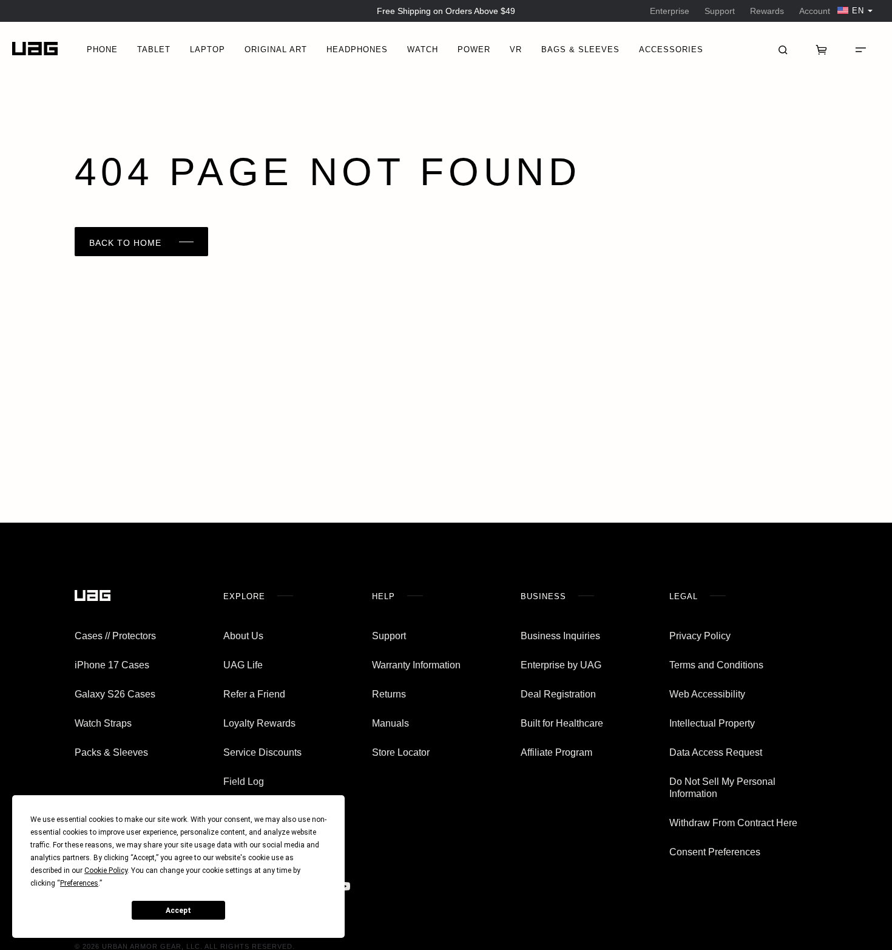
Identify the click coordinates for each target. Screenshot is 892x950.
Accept (178, 910)
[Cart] (821, 48)
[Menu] (860, 48)
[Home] (35, 49)
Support (719, 11)
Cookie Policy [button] (105, 870)
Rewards (767, 11)
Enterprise (669, 11)
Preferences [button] (79, 883)
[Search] (782, 48)
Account (814, 11)
